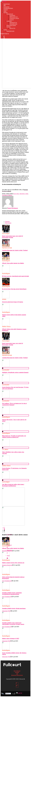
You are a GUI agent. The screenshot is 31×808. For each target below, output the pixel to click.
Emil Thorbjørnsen (7, 581)
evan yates (16, 193)
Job (17, 673)
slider (26, 193)
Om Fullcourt (17, 671)
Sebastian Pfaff (6, 611)
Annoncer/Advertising (17, 675)
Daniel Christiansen (13, 208)
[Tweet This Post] (17, 529)
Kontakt (17, 672)
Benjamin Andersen (7, 550)
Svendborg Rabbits (7, 195)
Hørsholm (22, 193)
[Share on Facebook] (17, 527)
